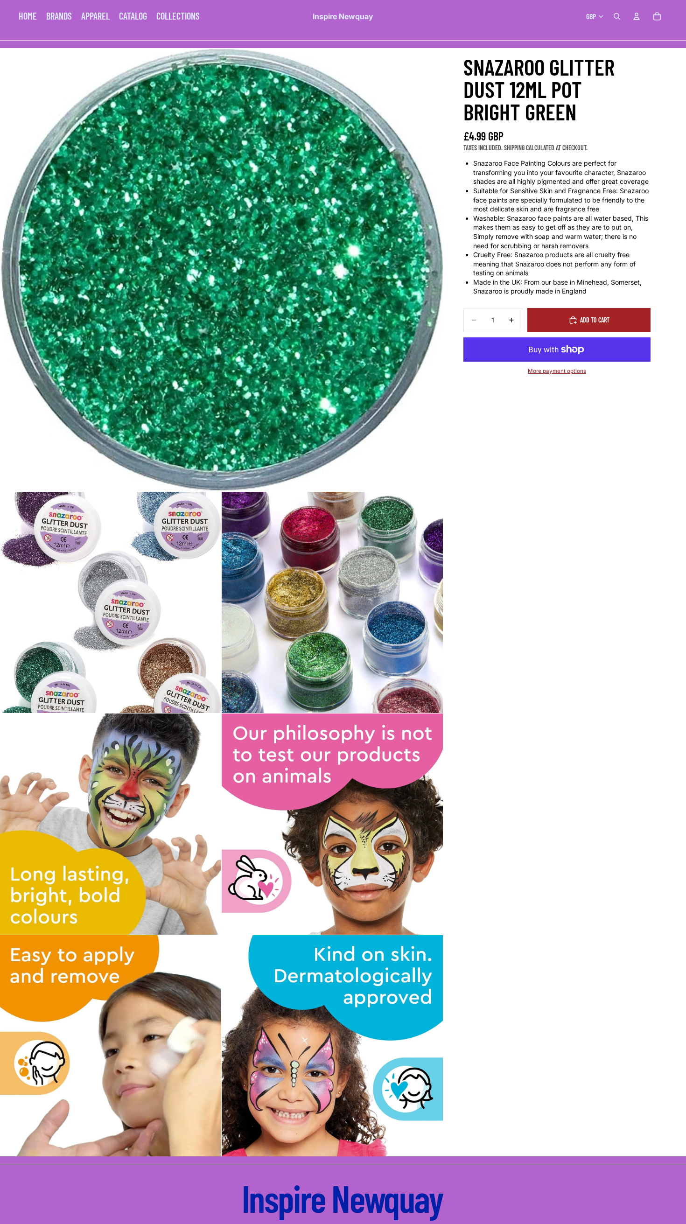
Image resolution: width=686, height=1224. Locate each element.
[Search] (617, 16)
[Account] (636, 16)
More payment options (557, 371)
